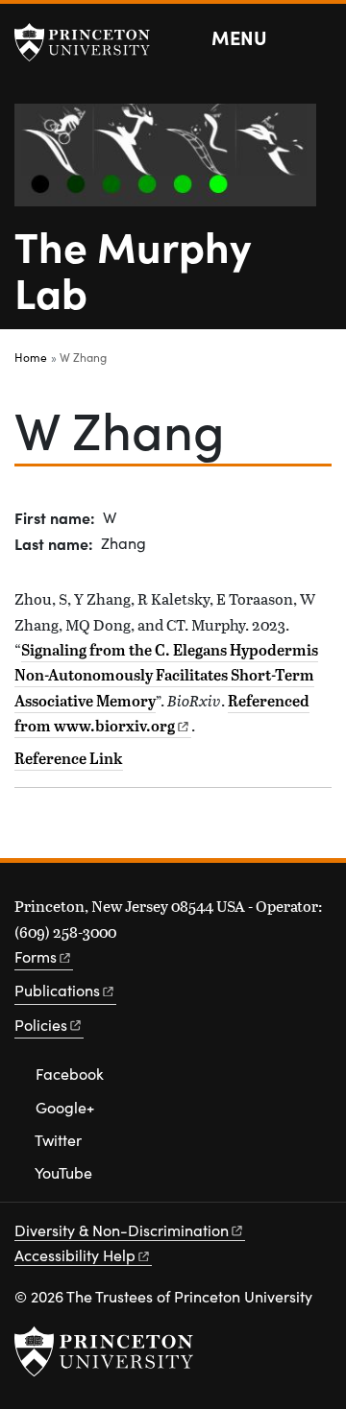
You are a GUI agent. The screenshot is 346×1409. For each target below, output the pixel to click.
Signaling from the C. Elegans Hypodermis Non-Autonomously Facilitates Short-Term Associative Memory (166, 675)
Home (30, 357)
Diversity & (121, 1230)
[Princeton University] (91, 42)
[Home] (173, 163)
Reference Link (68, 758)
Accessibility (75, 1255)
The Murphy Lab (132, 268)
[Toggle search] (319, 38)
